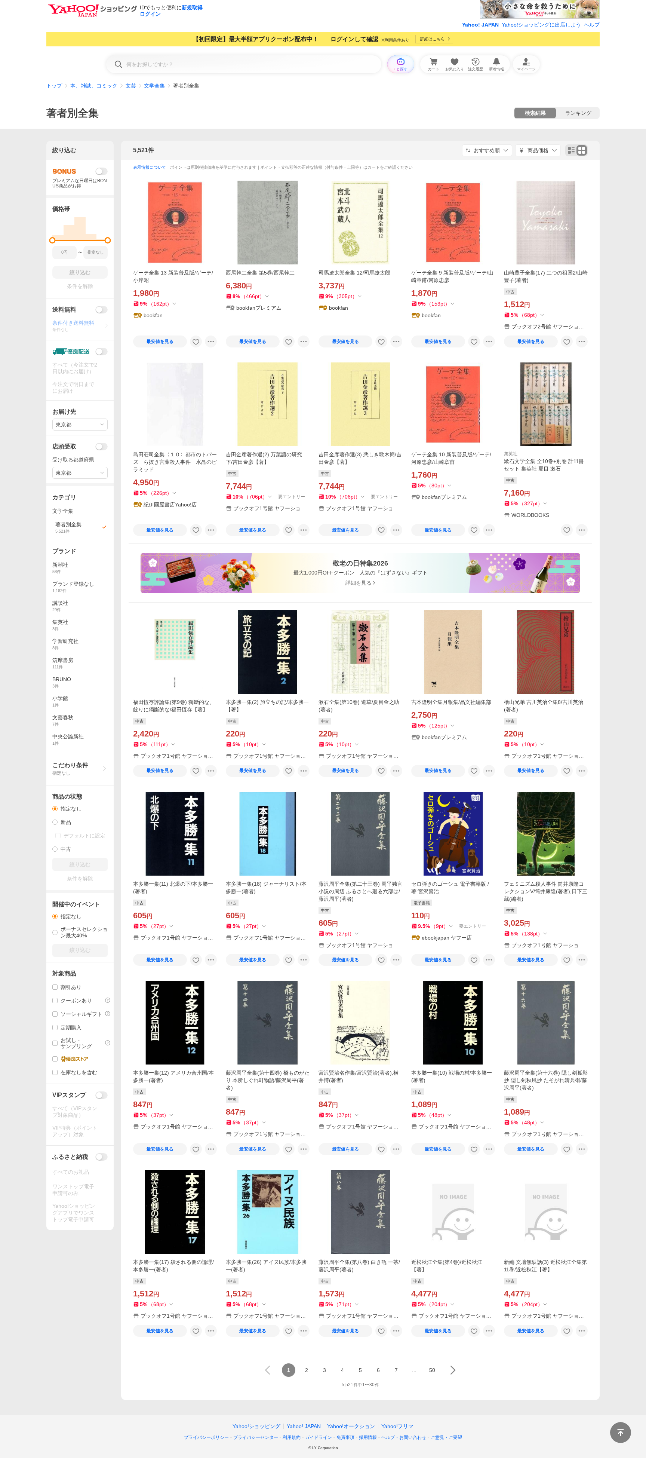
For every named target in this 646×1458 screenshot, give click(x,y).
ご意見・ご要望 (446, 1437)
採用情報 (368, 1437)
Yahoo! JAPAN (480, 25)
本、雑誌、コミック (93, 86)
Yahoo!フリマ (397, 1426)
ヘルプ (592, 25)
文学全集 (154, 86)
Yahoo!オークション (351, 1426)
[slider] (52, 240)
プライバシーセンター (255, 1437)
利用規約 (292, 1437)
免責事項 (345, 1437)
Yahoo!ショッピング (256, 1426)
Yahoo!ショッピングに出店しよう (541, 25)
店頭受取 (64, 446)
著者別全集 (72, 113)
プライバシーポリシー (206, 1437)
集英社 (510, 453)
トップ (54, 86)
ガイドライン (318, 1437)
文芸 (131, 86)
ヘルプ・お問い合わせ (403, 1437)
